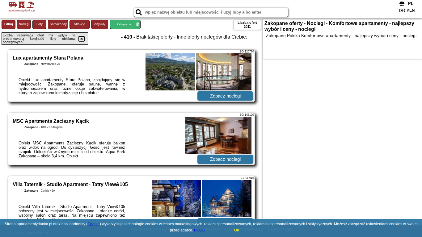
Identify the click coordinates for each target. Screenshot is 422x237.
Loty (39, 24)
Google (93, 224)
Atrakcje (79, 24)
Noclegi (24, 24)
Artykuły (99, 24)
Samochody (58, 24)
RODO (199, 230)
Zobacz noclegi (225, 95)
